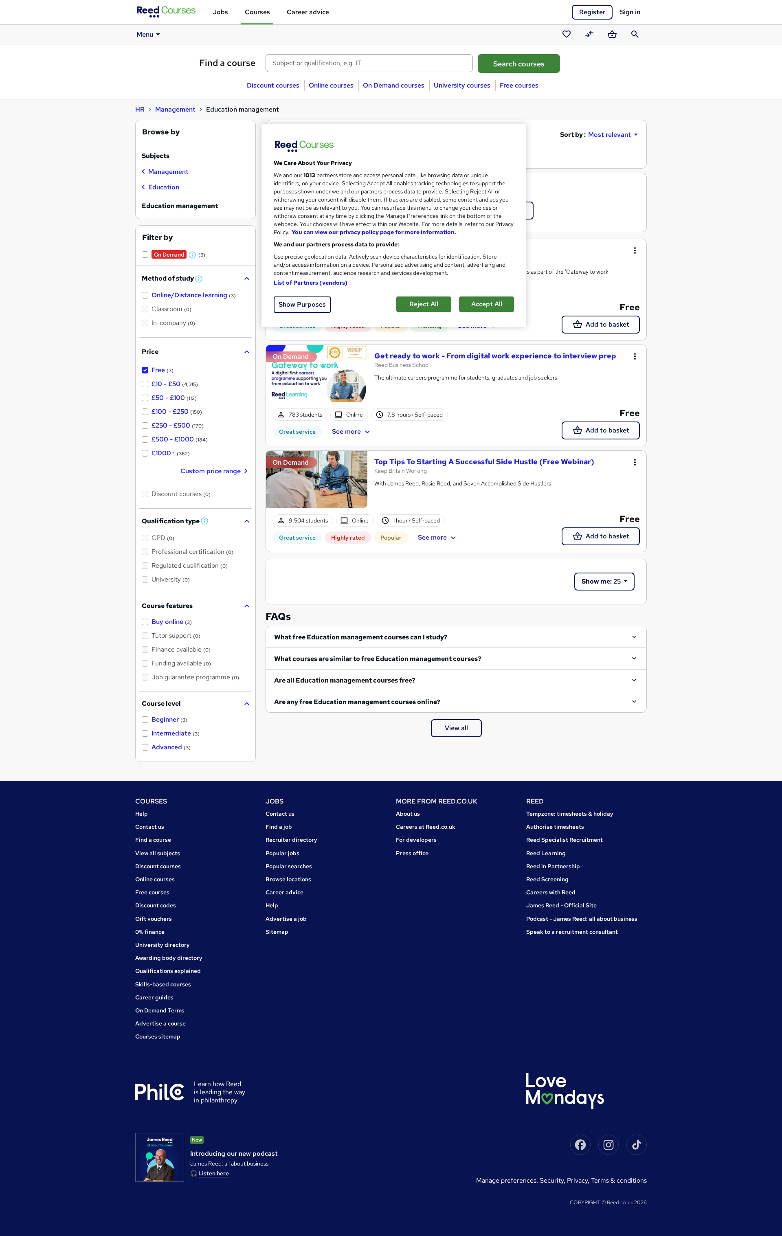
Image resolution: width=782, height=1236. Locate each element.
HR (140, 109)
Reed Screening (547, 879)
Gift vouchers (153, 918)
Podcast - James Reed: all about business (581, 918)
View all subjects (157, 853)
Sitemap (277, 931)
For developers (416, 839)
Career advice (308, 12)
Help (141, 813)
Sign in (630, 12)
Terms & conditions (619, 1180)
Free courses (519, 85)
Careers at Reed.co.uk (425, 826)
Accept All (486, 304)
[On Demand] (316, 378)
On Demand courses (393, 85)
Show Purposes (302, 304)
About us (408, 813)
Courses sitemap (157, 1036)
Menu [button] (144, 34)
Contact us (149, 826)
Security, (553, 1180)
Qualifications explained (168, 971)
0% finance (150, 931)
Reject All (423, 304)
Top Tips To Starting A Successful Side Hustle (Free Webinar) (484, 461)
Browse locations (288, 879)
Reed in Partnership (553, 866)
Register (592, 12)
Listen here (213, 1173)
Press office (412, 853)
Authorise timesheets (555, 826)
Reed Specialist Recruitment (564, 839)
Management (175, 109)
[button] (193, 255)
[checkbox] (165, 173)
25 (602, 581)
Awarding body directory (168, 958)
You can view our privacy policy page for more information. (374, 232)
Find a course (227, 63)
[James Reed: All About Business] (159, 1157)
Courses (257, 12)
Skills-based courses (163, 984)
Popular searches (289, 866)
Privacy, (579, 1180)
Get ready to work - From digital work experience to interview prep (495, 355)
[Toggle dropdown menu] (634, 250)
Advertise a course (160, 1023)
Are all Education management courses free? (344, 680)
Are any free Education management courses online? (357, 702)
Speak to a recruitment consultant (572, 931)
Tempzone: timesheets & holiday (569, 813)
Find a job (279, 826)
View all (456, 728)
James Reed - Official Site (561, 905)
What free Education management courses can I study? (361, 637)
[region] (393, 225)
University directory (162, 944)
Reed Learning (546, 853)
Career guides (154, 997)
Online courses (331, 85)
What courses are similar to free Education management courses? (377, 658)
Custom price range (210, 471)
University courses (462, 85)
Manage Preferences (506, 1180)
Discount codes (155, 905)
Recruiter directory (291, 839)
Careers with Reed (551, 892)
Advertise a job (286, 918)
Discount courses (273, 85)
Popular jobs (282, 853)
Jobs (220, 12)
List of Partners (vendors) (311, 282)
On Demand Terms (160, 1010)
